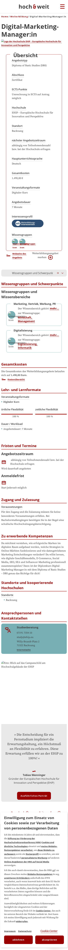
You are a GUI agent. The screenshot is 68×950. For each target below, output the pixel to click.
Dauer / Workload (12, 424)
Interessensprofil (22, 216)
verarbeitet (27, 850)
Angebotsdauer (21, 202)
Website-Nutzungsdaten (40, 874)
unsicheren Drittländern (17, 878)
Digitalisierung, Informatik (28, 346)
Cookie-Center (43, 910)
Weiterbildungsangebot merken (45, 255)
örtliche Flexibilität (12, 409)
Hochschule (19, 107)
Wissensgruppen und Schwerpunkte (33, 273)
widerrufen (22, 921)
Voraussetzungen (11, 507)
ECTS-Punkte (19, 89)
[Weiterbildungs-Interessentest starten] (27, 223)
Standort (17, 126)
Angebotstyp (19, 60)
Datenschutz (24, 931)
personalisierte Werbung (34, 857)
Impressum (10, 931)
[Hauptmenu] (62, 7)
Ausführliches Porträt (34, 795)
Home (4, 16)
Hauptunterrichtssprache (27, 158)
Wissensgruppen (22, 235)
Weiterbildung (19, 16)
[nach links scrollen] (5, 273)
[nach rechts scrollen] (58, 273)
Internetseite (24, 649)
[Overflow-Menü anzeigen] (62, 273)
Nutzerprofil (32, 854)
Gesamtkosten (20, 173)
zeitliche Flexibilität (46, 409)
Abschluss (18, 75)
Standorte (7, 595)
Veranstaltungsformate (26, 187)
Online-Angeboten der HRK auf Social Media (26, 861)
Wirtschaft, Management (26, 319)
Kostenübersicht (16, 379)
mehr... (54, 308)
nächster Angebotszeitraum (28, 140)
